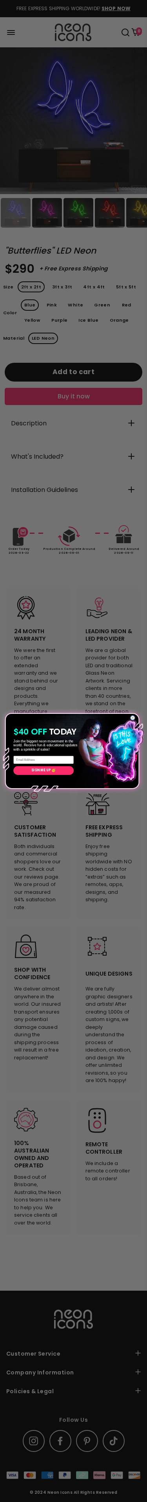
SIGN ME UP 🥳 (43, 770)
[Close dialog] (133, 718)
